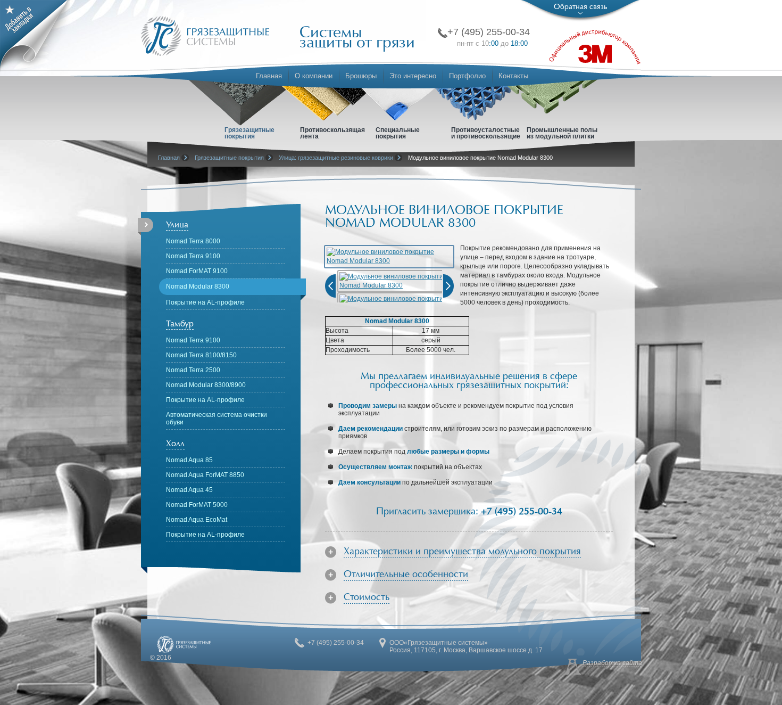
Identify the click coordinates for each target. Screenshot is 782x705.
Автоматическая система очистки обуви (216, 418)
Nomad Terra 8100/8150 (201, 355)
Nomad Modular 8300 (197, 286)
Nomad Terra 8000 (193, 241)
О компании (313, 76)
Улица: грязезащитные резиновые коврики (336, 157)
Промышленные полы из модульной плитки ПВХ (562, 136)
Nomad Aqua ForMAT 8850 (205, 475)
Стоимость (366, 598)
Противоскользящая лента (332, 133)
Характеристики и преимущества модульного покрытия (462, 552)
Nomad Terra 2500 (193, 370)
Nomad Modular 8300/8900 (206, 385)
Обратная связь (580, 6)
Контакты (513, 76)
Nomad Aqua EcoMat (196, 519)
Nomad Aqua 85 (189, 460)
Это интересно (412, 76)
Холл (175, 443)
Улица (177, 224)
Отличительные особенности (406, 575)
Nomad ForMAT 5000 (197, 505)
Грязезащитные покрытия (249, 133)
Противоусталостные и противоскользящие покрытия (485, 136)
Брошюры (361, 76)
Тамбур (180, 323)
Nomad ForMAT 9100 (197, 271)
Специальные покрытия (398, 133)
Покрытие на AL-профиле (205, 302)
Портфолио (467, 76)
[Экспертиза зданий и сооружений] (205, 36)
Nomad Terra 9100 (193, 256)
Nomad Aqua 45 (189, 490)
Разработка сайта (612, 663)
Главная (269, 76)
